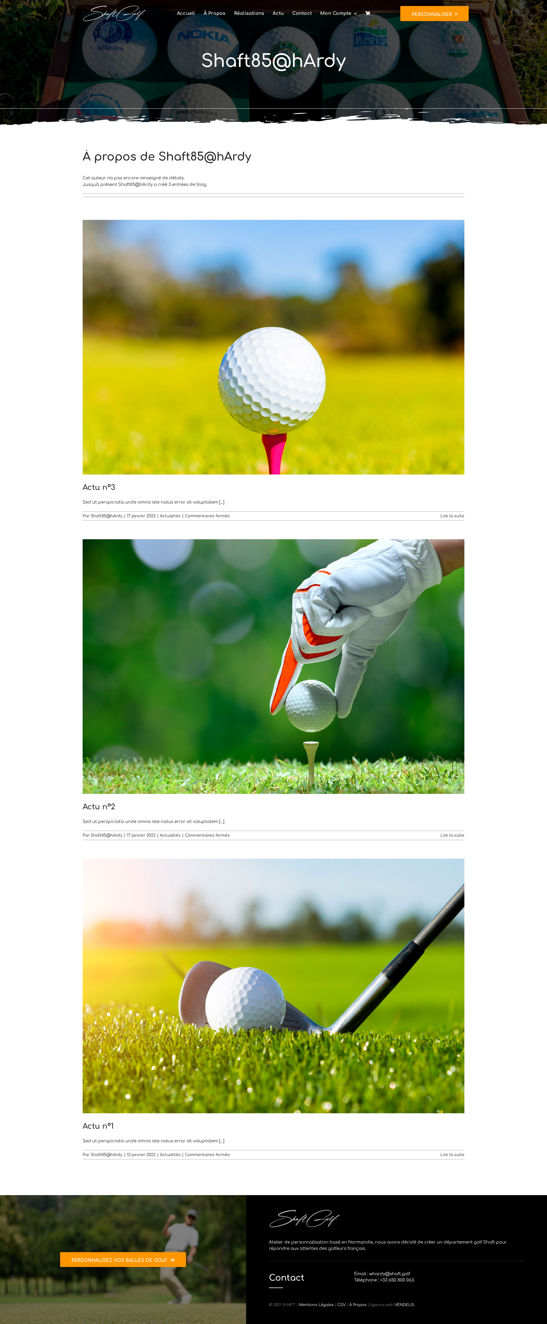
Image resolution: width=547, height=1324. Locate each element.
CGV (341, 1305)
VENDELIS (404, 1305)
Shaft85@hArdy (107, 516)
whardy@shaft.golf (389, 1274)
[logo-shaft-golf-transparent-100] (115, 7)
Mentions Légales (316, 1305)
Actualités (170, 516)
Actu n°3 (99, 487)
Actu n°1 (98, 1126)
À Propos (357, 1305)
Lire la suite (452, 516)
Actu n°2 (99, 807)
